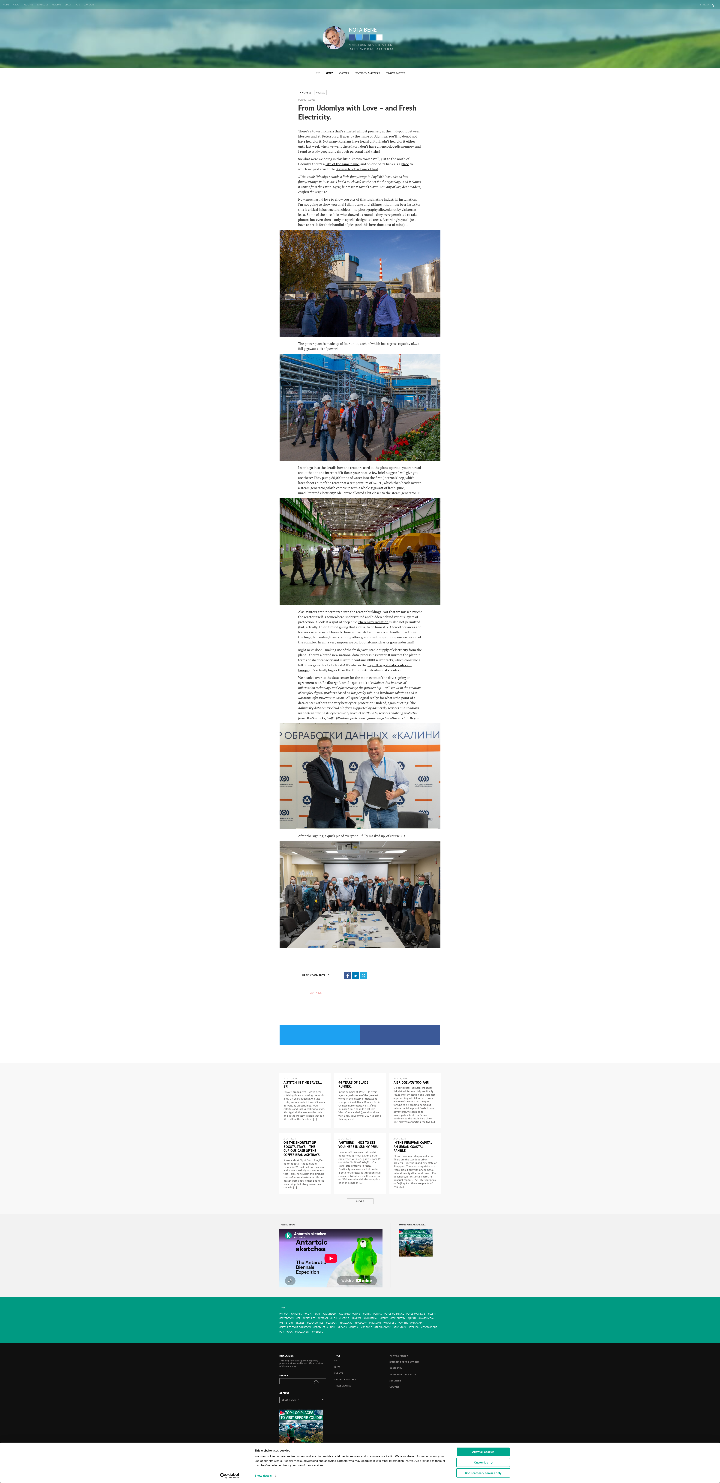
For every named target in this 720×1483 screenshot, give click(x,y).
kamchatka (427, 1318)
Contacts (89, 4)
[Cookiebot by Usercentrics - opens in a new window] (229, 1476)
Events (344, 73)
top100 (414, 1327)
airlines (297, 1313)
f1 (299, 1318)
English (705, 4)
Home (6, 4)
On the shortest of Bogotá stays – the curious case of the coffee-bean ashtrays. (302, 1148)
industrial (371, 1318)
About (16, 4)
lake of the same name (342, 164)
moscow (361, 1322)
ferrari (323, 1318)
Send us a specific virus (404, 1362)
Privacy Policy (398, 1355)
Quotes (28, 4)
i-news (357, 1318)
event (433, 1313)
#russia (320, 92)
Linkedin (373, 37)
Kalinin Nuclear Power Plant (357, 169)
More (360, 1201)
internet (331, 472)
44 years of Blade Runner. (353, 1084)
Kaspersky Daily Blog (402, 1374)
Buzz (329, 73)
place (405, 164)
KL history (287, 1322)
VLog (68, 4)
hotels (345, 1318)
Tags (77, 4)
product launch (325, 1327)
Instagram (366, 37)
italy (385, 1318)
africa (284, 1313)
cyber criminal (395, 1313)
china (378, 1313)
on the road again (411, 1322)
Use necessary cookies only (483, 1473)
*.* (318, 73)
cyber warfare (416, 1313)
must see (390, 1322)
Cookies (394, 1386)
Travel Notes (395, 73)
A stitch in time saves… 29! (303, 1084)
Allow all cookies (483, 1451)
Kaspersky (395, 1368)
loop (401, 477)
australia (330, 1313)
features (309, 1318)
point (403, 131)
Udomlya (380, 136)
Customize (481, 1462)
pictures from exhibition (296, 1327)
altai (309, 1313)
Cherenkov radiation (373, 622)
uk (282, 1331)
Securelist (396, 1380)
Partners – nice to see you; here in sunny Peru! (358, 1144)
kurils (300, 1322)
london (332, 1322)
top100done (430, 1327)
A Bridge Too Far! (411, 1082)
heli (334, 1318)
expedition (287, 1318)
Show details (263, 1475)
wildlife (318, 1331)
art (318, 1313)
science (367, 1327)
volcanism (303, 1331)
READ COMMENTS (315, 975)
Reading (56, 4)
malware (346, 1322)
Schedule (42, 4)
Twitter (359, 37)
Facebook (352, 37)
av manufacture (350, 1313)
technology (383, 1327)
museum (376, 1322)
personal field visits (364, 151)
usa (290, 1331)
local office (316, 1322)
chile (367, 1313)
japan (412, 1318)
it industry (398, 1318)
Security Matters (367, 73)
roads (343, 1327)
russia (354, 1327)
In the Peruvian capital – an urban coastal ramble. (414, 1146)
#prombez (305, 92)
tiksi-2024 (400, 1327)
